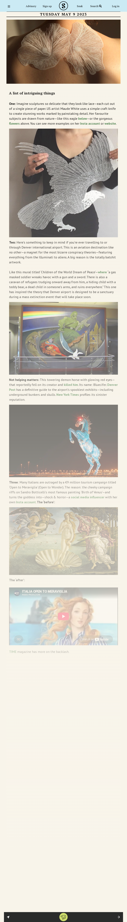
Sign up (47, 6)
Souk (80, 6)
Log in (115, 6)
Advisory (31, 6)
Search (94, 6)
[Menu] (10, 6)
